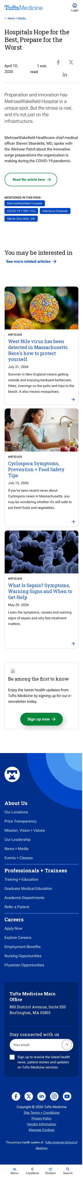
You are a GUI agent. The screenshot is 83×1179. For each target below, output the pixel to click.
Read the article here (29, 179)
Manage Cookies (41, 1130)
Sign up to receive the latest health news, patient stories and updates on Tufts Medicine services (43, 1062)
